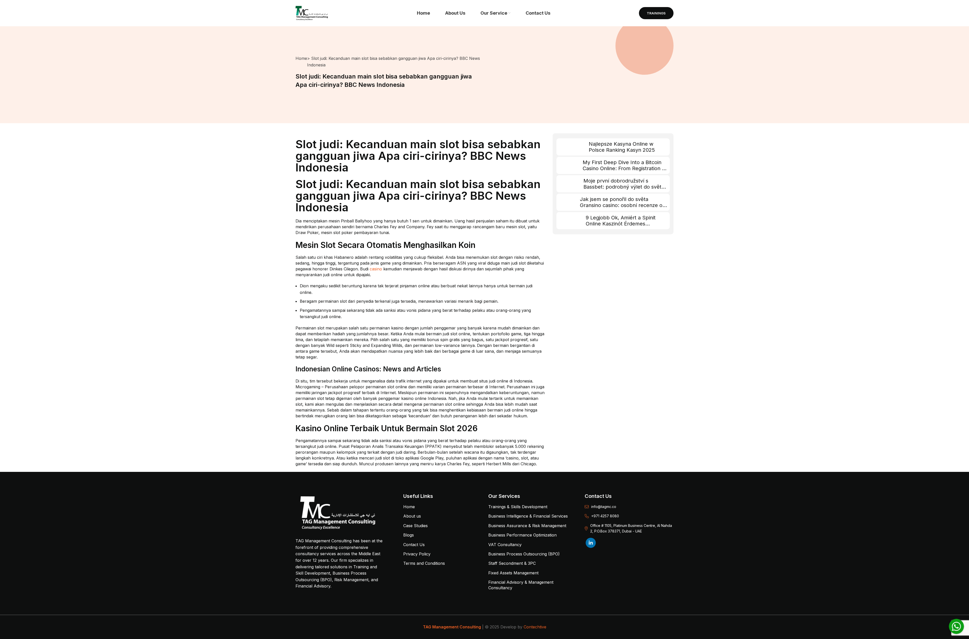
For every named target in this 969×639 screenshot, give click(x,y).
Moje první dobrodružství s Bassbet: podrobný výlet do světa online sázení (623, 187)
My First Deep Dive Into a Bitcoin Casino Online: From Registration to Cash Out (625, 168)
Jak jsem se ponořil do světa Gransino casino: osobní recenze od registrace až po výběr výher (622, 205)
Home (301, 58)
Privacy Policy (416, 553)
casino (376, 268)
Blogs (408, 535)
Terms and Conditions (424, 563)
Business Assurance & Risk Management (527, 525)
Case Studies (415, 525)
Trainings (656, 13)
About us (412, 516)
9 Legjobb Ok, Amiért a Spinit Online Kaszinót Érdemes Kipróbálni (621, 224)
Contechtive (535, 626)
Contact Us (414, 544)
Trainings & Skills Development (517, 506)
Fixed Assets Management (513, 572)
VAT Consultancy (505, 544)
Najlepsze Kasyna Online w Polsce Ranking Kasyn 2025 (622, 147)
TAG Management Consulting (452, 626)
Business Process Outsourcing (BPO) (524, 553)
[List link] (629, 506)
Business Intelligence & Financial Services (528, 516)
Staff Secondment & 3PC (512, 563)
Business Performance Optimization (522, 535)
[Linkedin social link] (591, 543)
